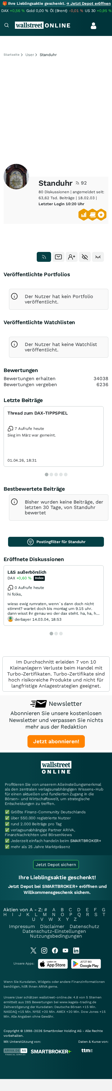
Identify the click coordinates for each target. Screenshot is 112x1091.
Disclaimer (52, 926)
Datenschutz (84, 926)
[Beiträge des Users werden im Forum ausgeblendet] (98, 257)
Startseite (11, 55)
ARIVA (43, 987)
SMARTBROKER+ (85, 840)
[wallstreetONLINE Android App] (86, 967)
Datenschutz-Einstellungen (54, 931)
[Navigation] (6, 26)
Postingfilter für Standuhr (60, 542)
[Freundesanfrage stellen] (72, 257)
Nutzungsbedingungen (56, 936)
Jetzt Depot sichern (56, 864)
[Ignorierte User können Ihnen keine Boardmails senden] (85, 257)
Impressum (22, 926)
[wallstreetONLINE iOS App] (53, 967)
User (29, 54)
